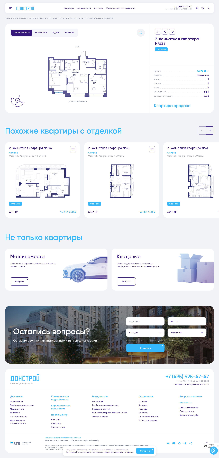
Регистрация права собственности (109, 412)
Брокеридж (97, 401)
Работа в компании (148, 420)
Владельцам (100, 396)
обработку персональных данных (118, 452)
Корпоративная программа (60, 407)
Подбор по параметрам (22, 405)
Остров (32, 18)
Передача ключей (101, 409)
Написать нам (58, 427)
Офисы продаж (187, 411)
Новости (55, 419)
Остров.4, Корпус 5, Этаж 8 (72, 18)
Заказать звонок (183, 9)
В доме (55, 32)
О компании (146, 396)
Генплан (42, 18)
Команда (143, 405)
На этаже (69, 32)
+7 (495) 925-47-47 (182, 6)
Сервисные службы (189, 415)
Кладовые (98, 8)
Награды (143, 409)
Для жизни (16, 396)
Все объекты (20, 18)
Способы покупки (18, 416)
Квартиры (69, 8)
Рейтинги (143, 412)
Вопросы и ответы (191, 396)
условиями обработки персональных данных (177, 341)
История (143, 401)
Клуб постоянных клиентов (105, 405)
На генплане (41, 32)
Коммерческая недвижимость (120, 8)
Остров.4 (53, 18)
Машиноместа (84, 8)
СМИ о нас (56, 423)
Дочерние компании (148, 416)
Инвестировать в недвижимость (18, 421)
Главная (8, 18)
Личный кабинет (100, 416)
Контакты (185, 402)
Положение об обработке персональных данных (63, 438)
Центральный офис (189, 407)
